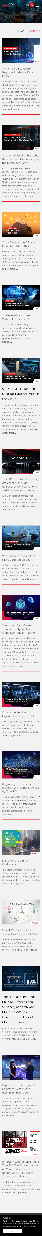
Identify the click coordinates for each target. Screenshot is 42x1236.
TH (27, 5)
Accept (12, 1231)
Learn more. (32, 1226)
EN (32, 5)
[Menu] (37, 5)
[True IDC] (7, 4)
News (20, 31)
